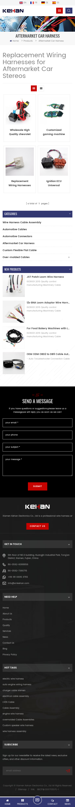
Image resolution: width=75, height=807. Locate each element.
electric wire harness (13, 679)
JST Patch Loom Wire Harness (45, 277)
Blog (5, 648)
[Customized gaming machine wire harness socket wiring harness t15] (54, 110)
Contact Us (37, 526)
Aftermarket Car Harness (19, 243)
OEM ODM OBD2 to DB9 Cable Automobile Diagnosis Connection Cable (49, 354)
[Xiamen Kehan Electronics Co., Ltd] (13, 11)
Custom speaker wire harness (18, 725)
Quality (6, 625)
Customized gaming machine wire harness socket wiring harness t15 (54, 132)
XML (33, 789)
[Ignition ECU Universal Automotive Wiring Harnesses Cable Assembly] (54, 162)
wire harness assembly (14, 731)
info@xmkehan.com (18, 583)
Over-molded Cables (16, 257)
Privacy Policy (10, 654)
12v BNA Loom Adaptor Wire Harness (49, 302)
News (5, 637)
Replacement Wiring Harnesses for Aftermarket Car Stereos (20, 183)
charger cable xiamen (14, 690)
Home (16, 41)
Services (7, 631)
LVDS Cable (8, 702)
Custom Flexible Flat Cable (20, 250)
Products (28, 41)
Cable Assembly (11, 708)
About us (7, 613)
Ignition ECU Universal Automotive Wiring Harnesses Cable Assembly (54, 183)
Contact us (8, 643)
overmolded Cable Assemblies (18, 719)
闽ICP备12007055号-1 (48, 789)
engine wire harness (13, 713)
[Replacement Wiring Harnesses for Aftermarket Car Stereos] (20, 162)
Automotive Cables (15, 229)
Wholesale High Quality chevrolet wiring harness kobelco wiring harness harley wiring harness (20, 132)
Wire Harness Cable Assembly (22, 222)
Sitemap (22, 789)
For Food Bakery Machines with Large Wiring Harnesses (49, 328)
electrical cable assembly (16, 696)
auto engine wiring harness (17, 684)
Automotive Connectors (17, 236)
